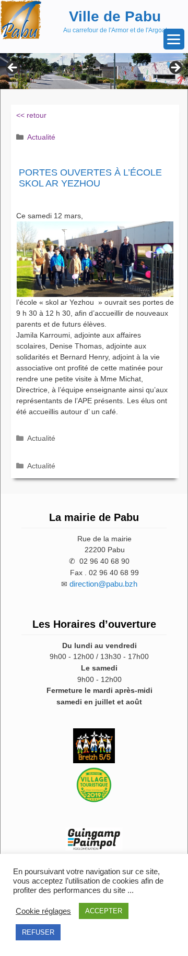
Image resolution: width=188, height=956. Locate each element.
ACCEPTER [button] (103, 911)
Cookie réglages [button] (43, 911)
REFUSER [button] (38, 932)
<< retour (31, 115)
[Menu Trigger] (173, 39)
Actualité (41, 137)
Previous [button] (13, 68)
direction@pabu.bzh (103, 583)
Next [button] (175, 68)
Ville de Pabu (115, 16)
